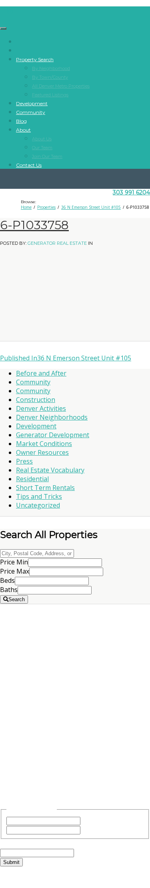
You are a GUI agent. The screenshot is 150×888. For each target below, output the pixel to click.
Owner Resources (42, 452)
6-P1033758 (34, 225)
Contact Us (29, 165)
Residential (32, 478)
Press (24, 461)
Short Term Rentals (45, 487)
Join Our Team (47, 156)
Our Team (42, 147)
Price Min (14, 562)
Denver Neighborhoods (52, 417)
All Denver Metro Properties (61, 86)
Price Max (14, 571)
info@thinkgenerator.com (75, 751)
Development (32, 103)
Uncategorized (38, 505)
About (23, 130)
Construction (35, 399)
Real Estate (75, 640)
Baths (9, 589)
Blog (21, 121)
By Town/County (50, 77)
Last (88, 829)
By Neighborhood (51, 68)
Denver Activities (41, 408)
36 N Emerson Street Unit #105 (65, 358)
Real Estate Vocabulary (50, 470)
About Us (42, 139)
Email (23, 843)
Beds (7, 580)
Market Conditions (44, 443)
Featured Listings (50, 95)
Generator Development (52, 434)
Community (30, 112)
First (88, 820)
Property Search (35, 59)
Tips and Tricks (39, 496)
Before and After (41, 373)
